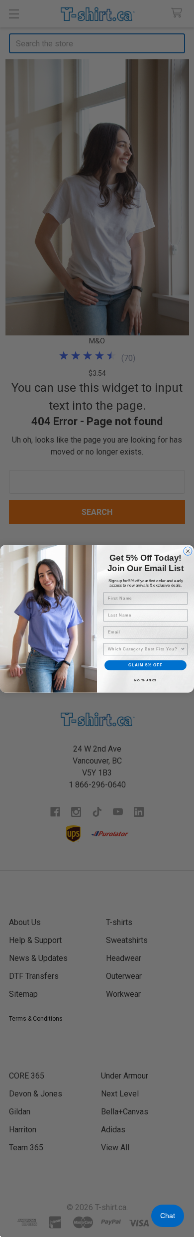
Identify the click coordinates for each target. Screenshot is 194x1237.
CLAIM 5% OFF (145, 665)
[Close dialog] (188, 551)
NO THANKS (145, 680)
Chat (167, 1216)
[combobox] (144, 649)
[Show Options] (183, 649)
